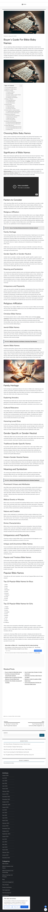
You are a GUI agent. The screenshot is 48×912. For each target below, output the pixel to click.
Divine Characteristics (11, 119)
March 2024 (5, 849)
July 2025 (4, 810)
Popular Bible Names (9, 125)
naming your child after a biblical (11, 173)
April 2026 (4, 786)
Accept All (24, 906)
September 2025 (6, 804)
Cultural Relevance (10, 107)
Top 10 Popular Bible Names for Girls (14, 128)
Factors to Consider (9, 90)
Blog (3, 879)
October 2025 (5, 802)
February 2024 (5, 852)
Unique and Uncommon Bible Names (14, 122)
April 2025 (4, 818)
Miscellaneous (5, 895)
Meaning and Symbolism (11, 96)
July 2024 (4, 839)
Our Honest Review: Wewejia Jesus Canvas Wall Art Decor (17, 744)
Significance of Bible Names (11, 89)
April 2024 (4, 847)
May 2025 (4, 815)
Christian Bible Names (11, 100)
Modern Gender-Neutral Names (13, 112)
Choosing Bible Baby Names (11, 87)
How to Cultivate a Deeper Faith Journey (13, 746)
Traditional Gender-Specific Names (13, 111)
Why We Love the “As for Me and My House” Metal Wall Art (18, 749)
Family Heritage (10, 93)
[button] (24, 4)
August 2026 (5, 775)
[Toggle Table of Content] (20, 86)
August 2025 (5, 807)
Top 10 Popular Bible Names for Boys (14, 126)
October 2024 (5, 831)
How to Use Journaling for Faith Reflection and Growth (16, 752)
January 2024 (5, 855)
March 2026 (5, 788)
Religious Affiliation (11, 92)
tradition (28, 161)
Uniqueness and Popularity (12, 97)
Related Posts (10, 129)
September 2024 (6, 834)
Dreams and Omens (7, 887)
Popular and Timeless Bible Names (14, 123)
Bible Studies (5, 863)
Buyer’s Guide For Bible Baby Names (13, 672)
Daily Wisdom (5, 884)
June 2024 (4, 842)
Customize (8, 906)
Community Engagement (8, 882)
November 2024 (6, 828)
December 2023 (6, 857)
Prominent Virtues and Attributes (13, 115)
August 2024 (5, 836)
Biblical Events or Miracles (12, 117)
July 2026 (4, 778)
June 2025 (4, 812)
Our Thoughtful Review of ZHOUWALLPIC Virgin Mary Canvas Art (19, 754)
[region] (16, 903)
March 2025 (5, 820)
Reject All (16, 906)
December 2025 (6, 796)
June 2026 (4, 780)
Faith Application (6, 890)
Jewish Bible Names (11, 101)
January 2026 (5, 794)
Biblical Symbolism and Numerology (7, 871)
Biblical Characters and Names (12, 716)
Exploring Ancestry (10, 105)
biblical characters (8, 171)
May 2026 (4, 783)
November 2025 (6, 799)
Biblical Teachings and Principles (7, 875)
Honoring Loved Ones (11, 108)
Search (6, 732)
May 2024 (4, 844)
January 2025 (5, 826)
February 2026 (5, 791)
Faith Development (6, 892)
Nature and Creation (11, 118)
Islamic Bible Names (11, 103)
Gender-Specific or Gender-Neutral (14, 94)
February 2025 (5, 823)
